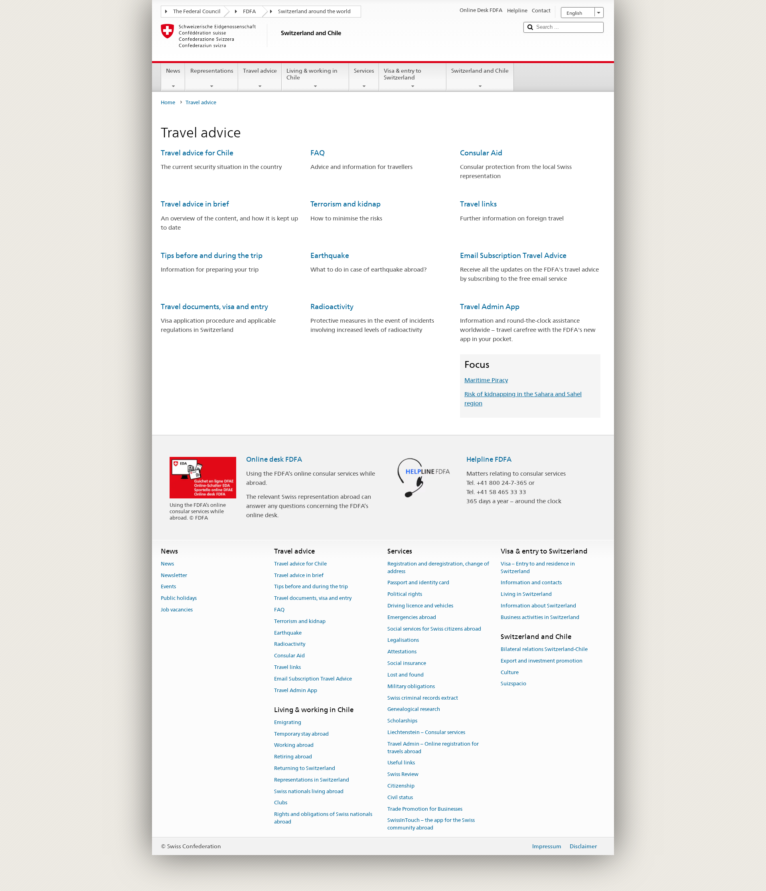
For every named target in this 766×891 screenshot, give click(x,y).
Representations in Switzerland (311, 780)
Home (168, 102)
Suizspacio (513, 684)
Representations (211, 70)
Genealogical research (413, 709)
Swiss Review (403, 774)
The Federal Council (197, 11)
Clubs (280, 803)
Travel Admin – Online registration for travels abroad (433, 747)
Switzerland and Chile (480, 70)
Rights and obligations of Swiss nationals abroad (323, 818)
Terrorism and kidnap (345, 204)
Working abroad (294, 745)
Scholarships (402, 721)
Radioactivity (331, 306)
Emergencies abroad (411, 617)
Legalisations (403, 640)
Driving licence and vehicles (420, 606)
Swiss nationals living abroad (309, 791)
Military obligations (411, 686)
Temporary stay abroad (301, 734)
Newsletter (174, 575)
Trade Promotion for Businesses (424, 809)
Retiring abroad (293, 757)
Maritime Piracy (486, 380)
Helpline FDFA (488, 459)
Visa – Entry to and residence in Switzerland (538, 567)
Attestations (402, 652)
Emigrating (287, 722)
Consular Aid (481, 153)
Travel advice (260, 70)
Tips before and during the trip (212, 255)
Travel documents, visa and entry (214, 306)
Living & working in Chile (312, 74)
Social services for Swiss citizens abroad (434, 629)
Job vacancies (177, 610)
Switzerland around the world (314, 11)
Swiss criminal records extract (422, 698)
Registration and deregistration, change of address (438, 567)
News (173, 70)
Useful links (401, 763)
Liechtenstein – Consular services (426, 732)
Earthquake (329, 255)
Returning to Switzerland (304, 768)
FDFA (249, 11)
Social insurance (406, 663)
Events (168, 587)
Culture (510, 672)
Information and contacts (531, 583)
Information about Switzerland (538, 606)
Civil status (400, 797)
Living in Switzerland (526, 594)
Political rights (404, 594)
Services (364, 70)
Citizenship (401, 786)
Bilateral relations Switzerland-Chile (544, 649)
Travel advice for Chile (197, 153)
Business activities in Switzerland (540, 617)
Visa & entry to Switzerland (402, 74)
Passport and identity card (418, 583)
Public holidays (179, 598)
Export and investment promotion (541, 661)
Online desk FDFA (274, 459)
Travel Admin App (489, 306)
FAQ (317, 153)
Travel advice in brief (195, 204)
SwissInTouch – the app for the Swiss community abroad (431, 824)
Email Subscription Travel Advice (513, 255)
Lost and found (405, 675)
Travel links (478, 204)
